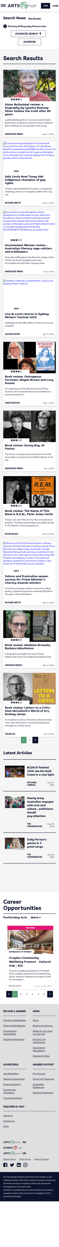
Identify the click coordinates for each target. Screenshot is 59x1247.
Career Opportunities (22, 904)
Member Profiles (41, 1055)
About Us (8, 1115)
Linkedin (19, 1165)
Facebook (5, 1165)
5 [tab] (38, 994)
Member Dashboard (43, 1092)
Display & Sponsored (14, 1078)
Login (55, 6)
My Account (39, 1073)
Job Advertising (11, 1073)
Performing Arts (15, 917)
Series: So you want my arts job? (42, 1032)
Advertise (29, 41)
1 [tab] (14, 994)
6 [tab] (44, 994)
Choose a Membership (14, 1020)
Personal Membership (14, 1025)
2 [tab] (20, 994)
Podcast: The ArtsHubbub (39, 1041)
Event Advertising (12, 1084)
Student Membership (14, 1039)
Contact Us (9, 1121)
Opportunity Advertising (9, 1091)
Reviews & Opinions (43, 1025)
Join (45, 6)
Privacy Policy (9, 1159)
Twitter (12, 1165)
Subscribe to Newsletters (39, 1049)
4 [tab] (32, 994)
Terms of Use (25, 1159)
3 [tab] (26, 994)
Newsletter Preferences (38, 1086)
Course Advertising (12, 1098)
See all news (34, 18)
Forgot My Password (43, 1078)
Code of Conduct (41, 1159)
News (36, 1020)
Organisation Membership (10, 1032)
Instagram (25, 1165)
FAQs (6, 1126)
